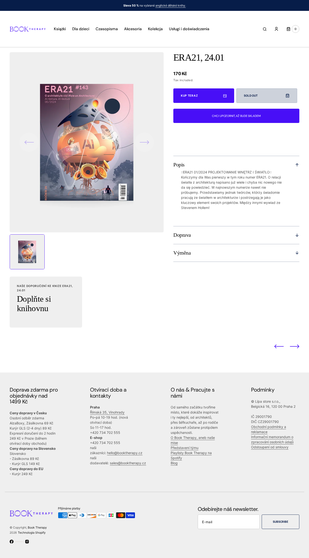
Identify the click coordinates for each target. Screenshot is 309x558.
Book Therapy (37, 527)
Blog (174, 463)
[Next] (294, 346)
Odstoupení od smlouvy (269, 447)
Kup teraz (189, 96)
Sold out (251, 96)
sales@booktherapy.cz (128, 463)
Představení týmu (184, 448)
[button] (265, 29)
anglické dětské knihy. (170, 5)
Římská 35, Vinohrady (107, 412)
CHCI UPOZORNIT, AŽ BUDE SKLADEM (236, 116)
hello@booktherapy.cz (124, 453)
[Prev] (279, 346)
